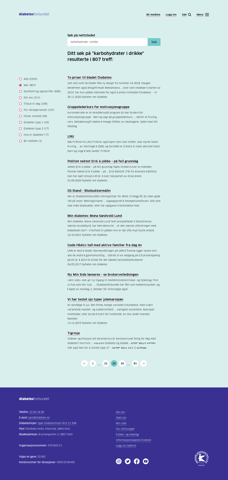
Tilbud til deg (35, 103)
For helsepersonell (39, 110)
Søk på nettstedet (81, 35)
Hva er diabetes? (36, 134)
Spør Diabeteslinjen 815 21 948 (57, 423)
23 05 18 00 (36, 412)
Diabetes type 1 (36, 122)
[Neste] (143, 363)
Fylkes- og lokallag (127, 434)
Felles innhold (35, 116)
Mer (30, 85)
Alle (30, 79)
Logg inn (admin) (126, 445)
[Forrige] (84, 363)
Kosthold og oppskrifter (42, 91)
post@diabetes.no (39, 417)
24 (122, 363)
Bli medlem (33, 141)
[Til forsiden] (34, 14)
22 (105, 363)
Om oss (32, 97)
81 (135, 363)
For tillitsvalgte (125, 428)
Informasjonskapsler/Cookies (133, 440)
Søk (154, 42)
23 (114, 363)
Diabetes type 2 (36, 128)
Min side (121, 423)
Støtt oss (121, 417)
